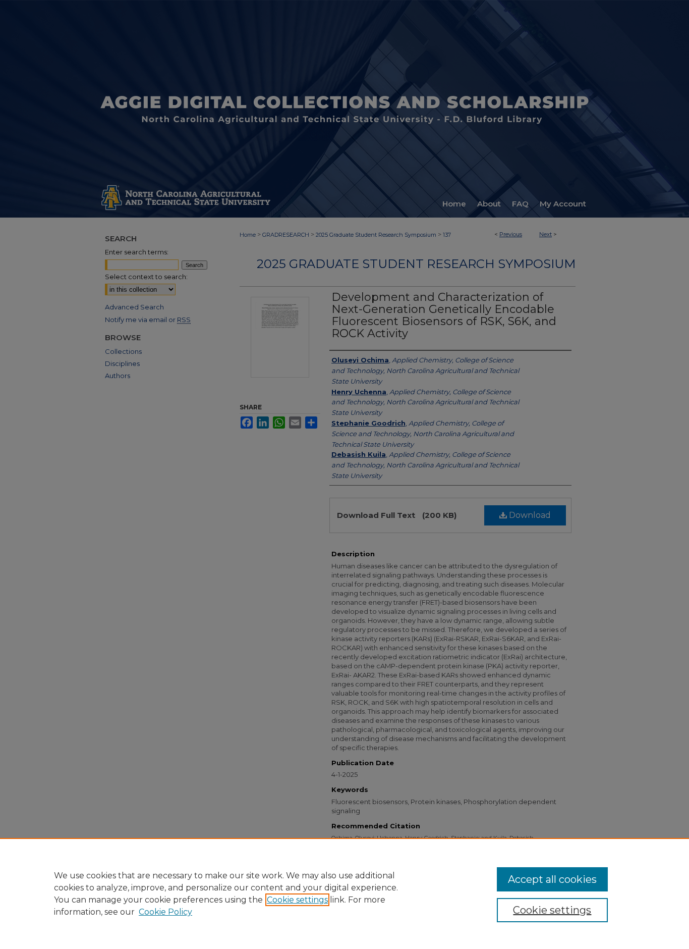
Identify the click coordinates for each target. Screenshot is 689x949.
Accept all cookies (552, 879)
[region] (344, 893)
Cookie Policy (165, 912)
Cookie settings (297, 900)
